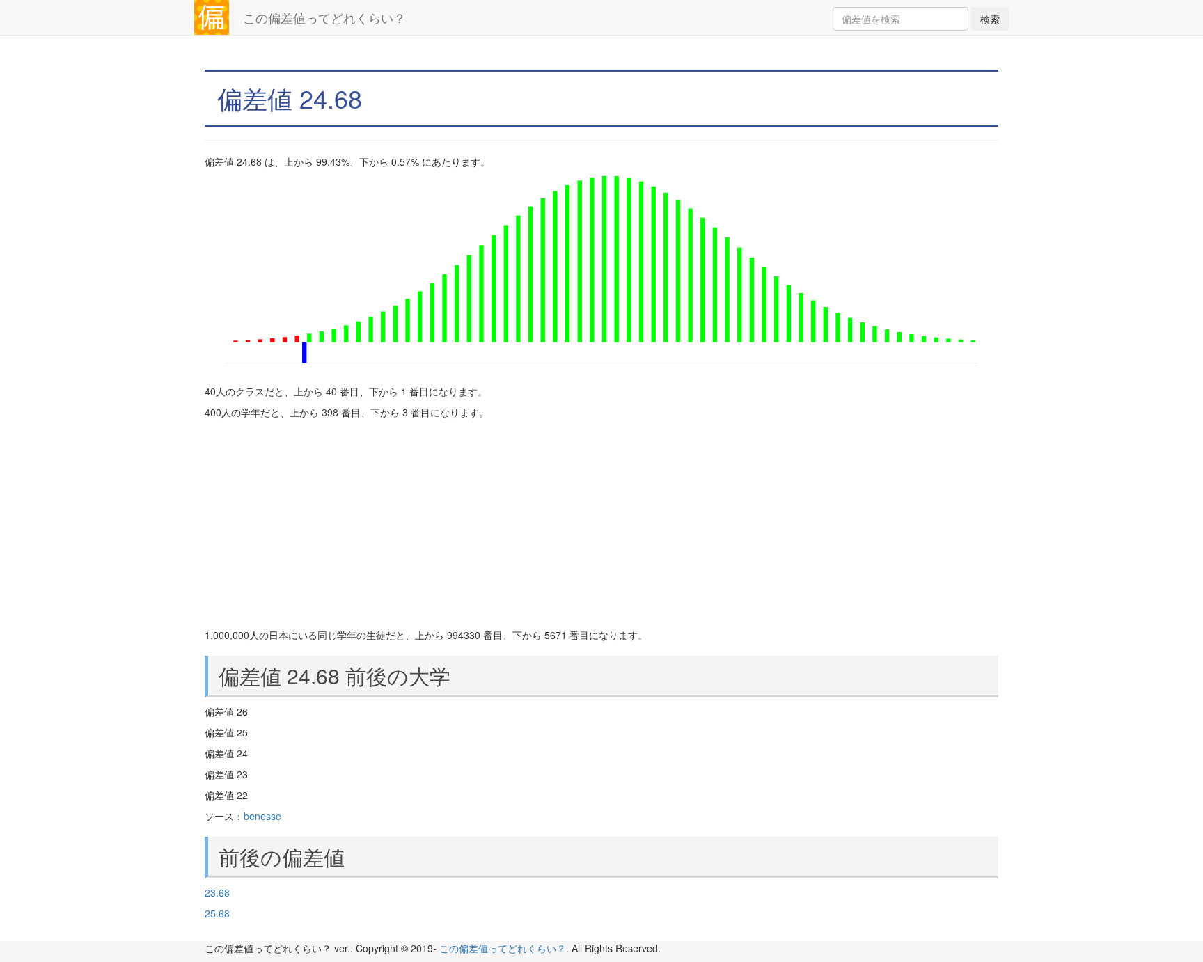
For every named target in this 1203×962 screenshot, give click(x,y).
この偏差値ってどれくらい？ (324, 17)
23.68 (217, 892)
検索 (990, 19)
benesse (262, 816)
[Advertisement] (601, 523)
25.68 (217, 913)
